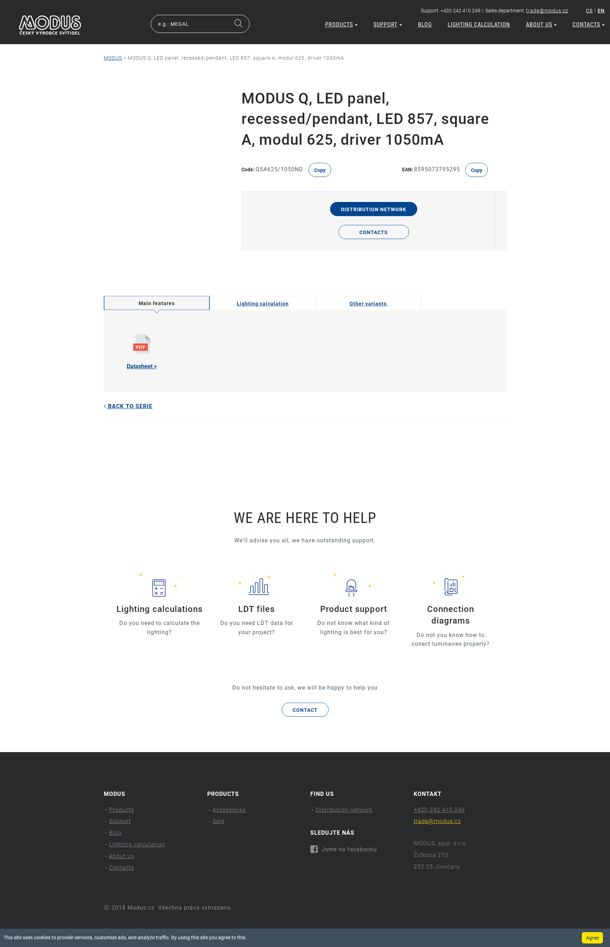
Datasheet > (142, 366)
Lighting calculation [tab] (263, 303)
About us (539, 24)
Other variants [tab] (368, 303)
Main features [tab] (157, 303)
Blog (425, 24)
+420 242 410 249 (439, 809)
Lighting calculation (479, 24)
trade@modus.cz (547, 10)
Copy (319, 170)
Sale (219, 821)
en (601, 10)
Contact (305, 710)
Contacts (586, 24)
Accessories (229, 809)
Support (385, 24)
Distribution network (373, 209)
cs (589, 10)
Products (339, 24)
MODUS (113, 58)
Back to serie (129, 406)
